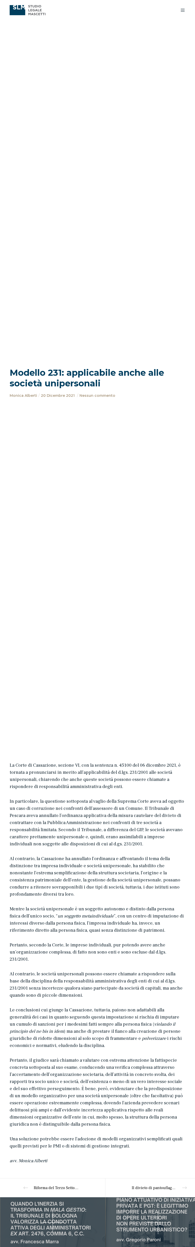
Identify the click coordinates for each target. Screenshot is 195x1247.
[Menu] (180, 10)
